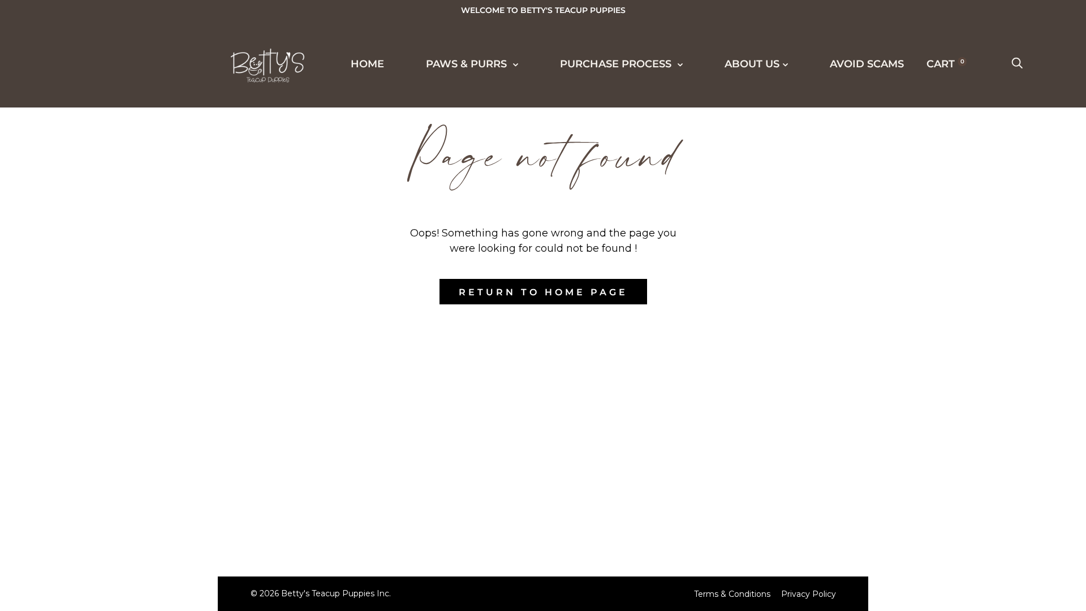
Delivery (66, 313)
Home (367, 64)
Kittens (61, 124)
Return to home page (543, 292)
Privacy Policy (808, 594)
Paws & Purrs (468, 64)
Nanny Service (84, 396)
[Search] (1017, 64)
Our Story (70, 459)
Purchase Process (89, 270)
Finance (63, 334)
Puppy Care (74, 417)
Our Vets (66, 564)
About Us (58, 500)
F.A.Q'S (57, 438)
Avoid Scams (867, 64)
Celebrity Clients (95, 187)
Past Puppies (78, 166)
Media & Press (82, 208)
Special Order (84, 145)
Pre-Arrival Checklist (110, 375)
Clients (61, 229)
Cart (945, 64)
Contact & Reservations (116, 543)
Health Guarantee (98, 354)
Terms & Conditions (732, 594)
